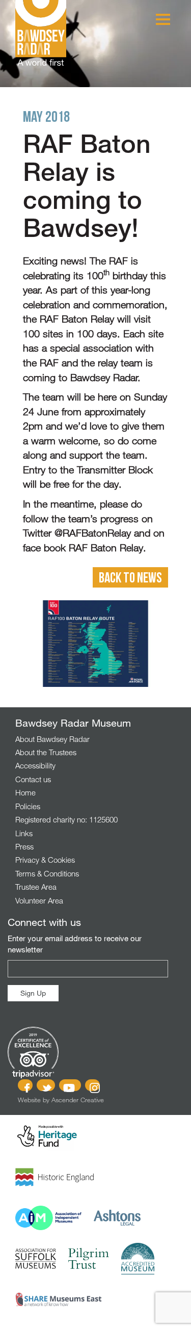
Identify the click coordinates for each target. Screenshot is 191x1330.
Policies (27, 806)
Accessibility (35, 765)
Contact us (33, 779)
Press (24, 846)
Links (24, 833)
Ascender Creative (77, 1100)
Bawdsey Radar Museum (40, 33)
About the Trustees (45, 752)
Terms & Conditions (47, 873)
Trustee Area (36, 886)
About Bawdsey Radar (52, 738)
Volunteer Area (39, 900)
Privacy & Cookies (45, 859)
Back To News (130, 577)
